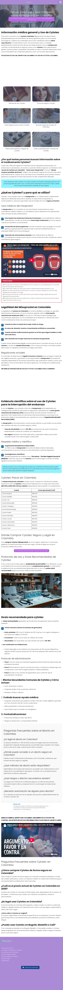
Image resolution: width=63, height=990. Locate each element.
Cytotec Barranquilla (8, 503)
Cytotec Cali (5, 500)
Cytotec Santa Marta (8, 522)
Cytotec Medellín (7, 497)
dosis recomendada (10, 621)
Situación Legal (6, 958)
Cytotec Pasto (6, 528)
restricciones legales (19, 343)
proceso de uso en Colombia (10, 952)
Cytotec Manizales (7, 516)
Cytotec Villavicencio (8, 525)
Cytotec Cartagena (8, 506)
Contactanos (5, 960)
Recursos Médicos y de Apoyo (10, 956)
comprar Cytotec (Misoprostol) (16, 542)
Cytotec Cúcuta (7, 519)
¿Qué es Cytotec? (12, 192)
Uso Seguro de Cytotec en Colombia (12, 950)
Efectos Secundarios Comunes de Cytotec (26, 679)
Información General (7, 948)
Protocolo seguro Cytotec (9, 954)
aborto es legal (47, 315)
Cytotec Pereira (6, 512)
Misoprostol (16, 804)
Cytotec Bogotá (7, 493)
